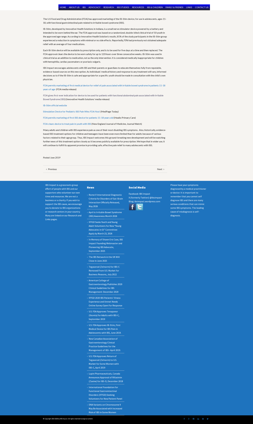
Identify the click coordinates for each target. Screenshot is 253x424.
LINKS (189, 7)
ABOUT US (74, 7)
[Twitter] (207, 419)
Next (160, 169)
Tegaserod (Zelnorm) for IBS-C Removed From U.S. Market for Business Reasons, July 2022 (104, 270)
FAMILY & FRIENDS (174, 7)
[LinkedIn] (198, 419)
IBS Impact (144, 193)
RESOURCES (138, 7)
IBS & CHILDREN (155, 7)
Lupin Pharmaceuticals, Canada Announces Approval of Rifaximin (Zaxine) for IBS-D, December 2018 (106, 377)
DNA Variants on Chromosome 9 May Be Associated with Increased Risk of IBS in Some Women (105, 408)
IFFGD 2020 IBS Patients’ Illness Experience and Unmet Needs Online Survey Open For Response (105, 301)
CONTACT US (201, 7)
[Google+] (189, 419)
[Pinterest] (203, 419)
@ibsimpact (156, 197)
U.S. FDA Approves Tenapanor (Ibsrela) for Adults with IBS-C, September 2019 (104, 315)
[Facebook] (184, 419)
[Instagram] (193, 419)
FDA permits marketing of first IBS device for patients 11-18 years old (78, 117)
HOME (63, 7)
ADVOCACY (94, 7)
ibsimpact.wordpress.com (147, 201)
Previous (52, 169)
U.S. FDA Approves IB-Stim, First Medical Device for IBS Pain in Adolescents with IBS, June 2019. (105, 329)
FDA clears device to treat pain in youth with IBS (67, 123)
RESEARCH (108, 7)
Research (72, 215)
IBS (84, 7)
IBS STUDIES (123, 7)
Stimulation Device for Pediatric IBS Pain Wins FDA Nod (71, 111)
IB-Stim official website (55, 105)
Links (48, 219)
